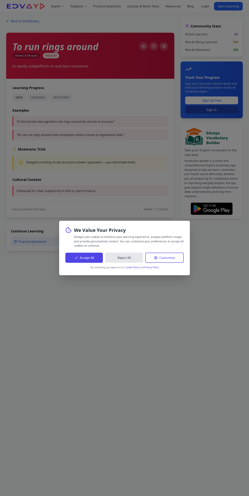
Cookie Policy (132, 267)
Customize (167, 258)
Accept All (87, 258)
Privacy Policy (151, 267)
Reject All (124, 258)
